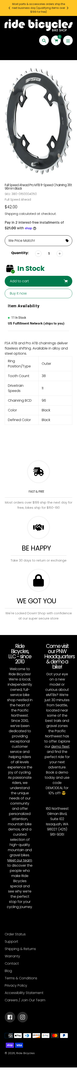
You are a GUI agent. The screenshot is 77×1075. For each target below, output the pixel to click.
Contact (12, 963)
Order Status (15, 934)
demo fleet (60, 746)
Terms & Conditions (21, 978)
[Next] (67, 8)
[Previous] (9, 8)
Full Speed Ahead (18, 199)
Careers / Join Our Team (25, 1000)
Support (11, 941)
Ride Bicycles (25, 1053)
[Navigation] (68, 40)
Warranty (12, 956)
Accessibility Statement (24, 992)
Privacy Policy (16, 985)
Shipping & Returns (20, 948)
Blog (8, 970)
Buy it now (18, 293)
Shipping (11, 213)
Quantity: (20, 252)
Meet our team (19, 860)
